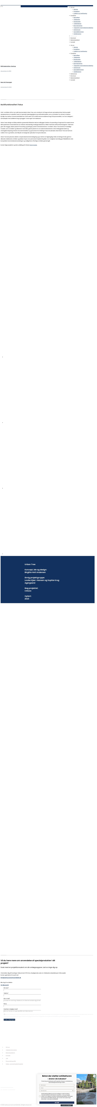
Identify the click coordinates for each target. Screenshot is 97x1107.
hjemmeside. (33, 145)
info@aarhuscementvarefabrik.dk (11, 977)
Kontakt (8, 1055)
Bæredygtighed (10, 1053)
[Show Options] (73, 1091)
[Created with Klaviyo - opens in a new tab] (67, 1105)
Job (7, 1058)
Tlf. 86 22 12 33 (5, 985)
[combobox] (56, 1091)
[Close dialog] (94, 1076)
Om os (8, 1047)
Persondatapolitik (11, 1061)
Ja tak (57, 1103)
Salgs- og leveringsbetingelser (14, 1064)
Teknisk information (11, 1050)
